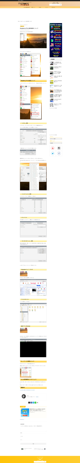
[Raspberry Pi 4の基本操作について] (33, 402)
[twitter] (29, 402)
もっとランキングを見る (53, 134)
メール (21, 436)
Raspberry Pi (22, 419)
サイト (21, 439)
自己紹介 (40, 7)
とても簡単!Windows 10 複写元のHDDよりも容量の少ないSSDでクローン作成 (58, 95)
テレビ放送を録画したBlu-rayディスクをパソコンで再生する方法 (57, 63)
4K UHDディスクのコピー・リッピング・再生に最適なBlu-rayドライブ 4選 (57, 72)
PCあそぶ (19, 0)
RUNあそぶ (22, 0)
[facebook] (31, 402)
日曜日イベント (33, 7)
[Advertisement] (40, 14)
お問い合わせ (53, 7)
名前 (21, 432)
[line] (35, 402)
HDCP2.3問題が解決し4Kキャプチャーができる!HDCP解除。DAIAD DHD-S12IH (58, 91)
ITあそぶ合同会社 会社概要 (40, 457)
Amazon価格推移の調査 (27, 7)
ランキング (46, 7)
